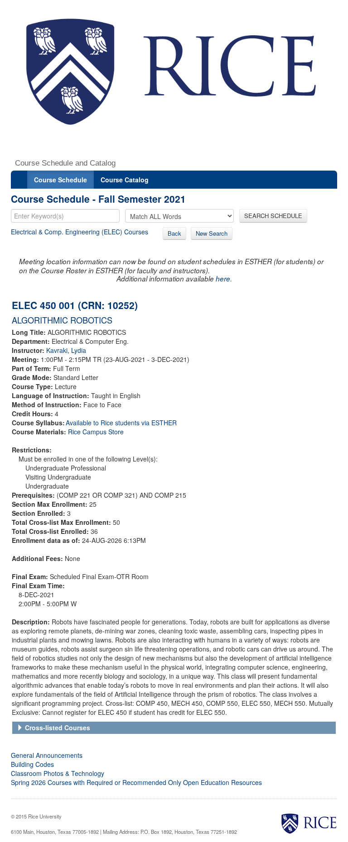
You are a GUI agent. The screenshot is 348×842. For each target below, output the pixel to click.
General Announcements (46, 755)
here (223, 278)
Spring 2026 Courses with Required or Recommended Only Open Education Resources (136, 782)
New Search (211, 233)
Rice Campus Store (96, 431)
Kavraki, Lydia (66, 350)
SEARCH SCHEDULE (273, 215)
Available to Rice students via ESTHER (121, 422)
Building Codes (32, 764)
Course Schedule (60, 179)
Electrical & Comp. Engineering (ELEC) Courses (79, 231)
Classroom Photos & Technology (57, 773)
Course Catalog (125, 179)
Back (174, 233)
